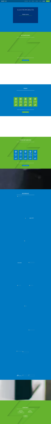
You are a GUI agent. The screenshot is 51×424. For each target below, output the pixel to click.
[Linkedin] (44, 1)
